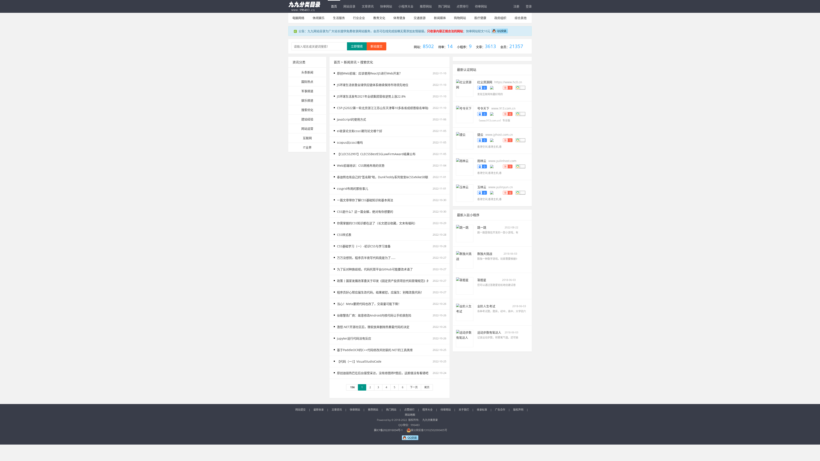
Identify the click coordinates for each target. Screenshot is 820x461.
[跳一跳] (464, 233)
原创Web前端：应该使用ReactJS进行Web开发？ (369, 73)
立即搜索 (357, 46)
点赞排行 (463, 6)
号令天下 (483, 108)
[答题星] (464, 286)
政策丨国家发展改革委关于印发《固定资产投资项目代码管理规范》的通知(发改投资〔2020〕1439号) (404, 281)
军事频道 (307, 91)
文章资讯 (368, 6)
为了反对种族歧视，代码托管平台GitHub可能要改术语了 (375, 269)
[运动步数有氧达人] (464, 338)
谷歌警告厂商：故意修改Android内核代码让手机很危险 (374, 315)
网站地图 (410, 415)
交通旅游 (420, 18)
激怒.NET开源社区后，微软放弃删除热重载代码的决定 (373, 327)
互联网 (307, 138)
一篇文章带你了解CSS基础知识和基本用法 (365, 200)
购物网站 (460, 18)
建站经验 (307, 119)
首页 (334, 6)
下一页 (414, 387)
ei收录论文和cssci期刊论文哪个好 (359, 131)
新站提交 (376, 46)
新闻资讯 (350, 62)
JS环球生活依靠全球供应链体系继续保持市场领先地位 (372, 85)
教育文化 (379, 18)
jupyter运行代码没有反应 (354, 338)
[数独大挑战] (464, 259)
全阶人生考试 (486, 306)
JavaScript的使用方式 (351, 119)
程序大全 (427, 409)
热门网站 (444, 6)
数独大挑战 (484, 254)
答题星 (481, 280)
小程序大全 (405, 6)
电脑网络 (298, 18)
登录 (529, 6)
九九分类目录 (430, 420)
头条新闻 (307, 72)
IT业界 (307, 147)
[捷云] (464, 140)
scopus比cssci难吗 (350, 142)
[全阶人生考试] (464, 312)
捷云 (480, 135)
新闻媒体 (440, 18)
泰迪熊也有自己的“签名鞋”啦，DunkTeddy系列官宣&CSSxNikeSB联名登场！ (388, 177)
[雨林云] (464, 167)
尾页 (426, 387)
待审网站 (481, 6)
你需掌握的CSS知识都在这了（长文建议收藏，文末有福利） (377, 223)
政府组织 (500, 18)
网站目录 (349, 6)
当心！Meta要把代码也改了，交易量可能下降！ (369, 304)
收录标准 (482, 409)
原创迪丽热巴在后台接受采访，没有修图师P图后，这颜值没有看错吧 (382, 373)
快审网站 (386, 6)
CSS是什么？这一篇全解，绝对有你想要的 (365, 212)
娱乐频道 (307, 100)
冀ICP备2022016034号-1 (388, 430)
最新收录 (318, 409)
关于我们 (464, 409)
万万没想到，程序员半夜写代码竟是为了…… (366, 258)
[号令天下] (464, 114)
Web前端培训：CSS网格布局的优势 (361, 165)
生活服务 (339, 18)
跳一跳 (481, 227)
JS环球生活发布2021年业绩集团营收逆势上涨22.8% (371, 96)
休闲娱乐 (319, 18)
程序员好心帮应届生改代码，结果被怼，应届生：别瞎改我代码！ (380, 292)
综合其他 (521, 18)
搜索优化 (307, 110)
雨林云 (481, 161)
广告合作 (500, 409)
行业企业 (359, 18)
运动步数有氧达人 (489, 332)
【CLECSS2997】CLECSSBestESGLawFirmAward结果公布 (376, 154)
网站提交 (300, 409)
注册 (516, 6)
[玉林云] (464, 193)
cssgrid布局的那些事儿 (352, 189)
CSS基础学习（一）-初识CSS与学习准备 (364, 246)
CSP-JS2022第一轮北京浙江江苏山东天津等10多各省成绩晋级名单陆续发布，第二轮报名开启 (399, 108)
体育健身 (399, 18)
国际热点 (307, 82)
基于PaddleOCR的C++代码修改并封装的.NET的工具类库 (375, 350)
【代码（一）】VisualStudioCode (359, 361)
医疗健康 (480, 18)
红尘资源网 (484, 82)
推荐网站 (426, 6)
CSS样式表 (344, 235)
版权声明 (518, 409)
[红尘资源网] (464, 88)
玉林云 (481, 187)
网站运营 (307, 129)
